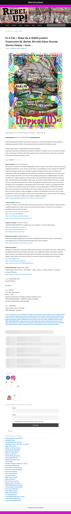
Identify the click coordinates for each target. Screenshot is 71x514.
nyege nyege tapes (25, 321)
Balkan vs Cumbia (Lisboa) (13, 448)
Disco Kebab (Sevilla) (11, 458)
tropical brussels (17, 324)
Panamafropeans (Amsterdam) (14, 487)
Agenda (40, 25)
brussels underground (21, 318)
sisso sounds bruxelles (58, 323)
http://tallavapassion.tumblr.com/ (15, 232)
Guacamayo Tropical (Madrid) (13, 469)
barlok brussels (41, 316)
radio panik (21, 323)
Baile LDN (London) (11, 446)
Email (14, 415)
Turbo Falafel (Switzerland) (13, 498)
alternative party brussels (16, 316)
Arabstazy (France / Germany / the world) (17, 444)
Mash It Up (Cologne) (11, 477)
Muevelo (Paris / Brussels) (12, 483)
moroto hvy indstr (42, 319)
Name (14, 408)
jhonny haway (33, 319)
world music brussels (53, 324)
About (7, 25)
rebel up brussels (29, 323)
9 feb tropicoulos (37, 314)
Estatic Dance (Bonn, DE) (12, 459)
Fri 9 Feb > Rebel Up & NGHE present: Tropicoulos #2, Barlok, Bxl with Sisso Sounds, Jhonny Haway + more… (31, 41)
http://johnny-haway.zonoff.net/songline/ (17, 211)
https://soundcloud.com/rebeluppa (15, 261)
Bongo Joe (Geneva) (11, 454)
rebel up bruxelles (39, 323)
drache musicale (32, 318)
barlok (35, 316)
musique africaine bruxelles (55, 319)
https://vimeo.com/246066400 (14, 214)
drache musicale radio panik (44, 318)
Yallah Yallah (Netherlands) (13, 500)
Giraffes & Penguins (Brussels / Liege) (16, 463)
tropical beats (9, 324)
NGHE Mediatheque (14, 321)
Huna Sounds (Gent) (11, 471)
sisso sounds (47, 323)
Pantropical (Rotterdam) (12, 489)
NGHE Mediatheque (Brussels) (14, 485)
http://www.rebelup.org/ (12, 258)
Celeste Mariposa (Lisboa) (12, 456)
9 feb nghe (30, 314)
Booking (27, 25)
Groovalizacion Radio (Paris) (13, 467)
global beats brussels (58, 318)
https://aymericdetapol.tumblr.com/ (15, 227)
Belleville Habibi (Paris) (12, 452)
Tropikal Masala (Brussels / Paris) (14, 496)
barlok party (12, 318)
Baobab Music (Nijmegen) (12, 450)
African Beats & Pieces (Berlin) (14, 438)
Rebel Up (23, 48)
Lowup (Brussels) (10, 475)
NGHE (7, 321)
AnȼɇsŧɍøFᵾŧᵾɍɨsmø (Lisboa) (13, 442)
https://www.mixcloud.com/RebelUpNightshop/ (19, 263)
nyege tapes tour (13, 323)
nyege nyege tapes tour (52, 321)
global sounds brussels (23, 319)
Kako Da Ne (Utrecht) (11, 473)
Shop (33, 25)
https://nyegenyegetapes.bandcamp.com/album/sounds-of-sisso (24, 198)
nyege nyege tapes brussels (38, 321)
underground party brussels (39, 324)
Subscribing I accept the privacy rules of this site (29, 421)
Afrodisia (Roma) (10, 440)
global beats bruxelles (11, 319)
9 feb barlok (23, 314)
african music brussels (49, 314)
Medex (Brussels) (10, 479)
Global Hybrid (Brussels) (12, 465)
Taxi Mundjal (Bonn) (11, 494)
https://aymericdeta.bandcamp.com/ (16, 229)
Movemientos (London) (12, 481)
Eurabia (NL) (8, 461)
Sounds (14, 25)
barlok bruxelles (50, 316)
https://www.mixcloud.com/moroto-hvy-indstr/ (19, 243)
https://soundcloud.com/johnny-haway (16, 216)
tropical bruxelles (27, 324)
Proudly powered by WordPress (35, 507)
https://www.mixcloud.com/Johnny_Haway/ (18, 218)
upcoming (13, 314)
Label (20, 25)
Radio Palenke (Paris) (11, 493)
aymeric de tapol (28, 316)
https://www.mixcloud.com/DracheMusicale (18, 274)
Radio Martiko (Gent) (11, 491)
